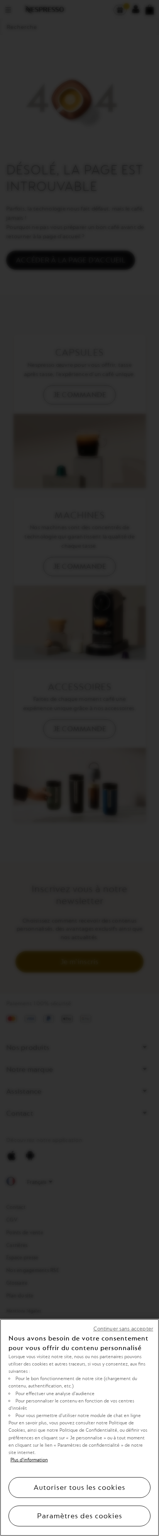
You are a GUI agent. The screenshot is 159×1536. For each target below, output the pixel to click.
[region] (79, 1427)
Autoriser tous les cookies (79, 1487)
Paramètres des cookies (79, 1516)
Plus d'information (29, 1460)
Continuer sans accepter (123, 1328)
